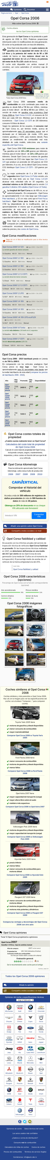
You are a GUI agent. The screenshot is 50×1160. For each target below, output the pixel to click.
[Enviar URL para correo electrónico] (30, 1121)
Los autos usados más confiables (25, 1133)
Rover (41, 1083)
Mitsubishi (9, 1073)
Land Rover (41, 1052)
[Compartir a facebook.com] (19, 1121)
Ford (30, 1032)
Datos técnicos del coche (34, 1129)
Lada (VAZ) (30, 1052)
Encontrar (31, 9)
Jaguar (41, 1042)
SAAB (9, 1094)
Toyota (41, 1104)
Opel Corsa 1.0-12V (23, 115)
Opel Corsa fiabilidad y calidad (25, 569)
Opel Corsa (25, 13)
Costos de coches (38, 1147)
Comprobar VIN (39, 515)
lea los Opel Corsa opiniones (27, 31)
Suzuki (19, 1104)
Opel (16, 13)
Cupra (30, 1021)
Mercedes (30, 1063)
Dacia (41, 1021)
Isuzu (30, 1042)
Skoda (30, 1094)
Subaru (9, 1104)
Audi (19, 1011)
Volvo (30, 1114)
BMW (30, 1011)
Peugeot (9, 1083)
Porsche (19, 1083)
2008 (25, 474)
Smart (41, 1094)
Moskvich (19, 1073)
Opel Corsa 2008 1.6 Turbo (13, 327)
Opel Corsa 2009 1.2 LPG (13, 293)
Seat (19, 1094)
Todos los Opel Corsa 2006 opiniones (25, 976)
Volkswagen (20, 1114)
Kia (20, 1052)
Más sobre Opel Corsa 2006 (24, 23)
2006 (10, 474)
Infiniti (20, 1042)
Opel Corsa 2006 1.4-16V (13, 301)
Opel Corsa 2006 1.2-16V (13, 258)
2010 (39, 474)
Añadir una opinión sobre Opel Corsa (26, 526)
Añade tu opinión (26, 985)
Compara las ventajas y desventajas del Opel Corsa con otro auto (42, 96)
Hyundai (9, 1042)
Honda (41, 1032)
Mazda (19, 1063)
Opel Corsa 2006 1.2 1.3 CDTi (14, 274)
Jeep (9, 1052)
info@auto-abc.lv (30, 1157)
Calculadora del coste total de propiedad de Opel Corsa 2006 (25, 445)
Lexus (9, 1063)
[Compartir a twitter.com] (25, 1121)
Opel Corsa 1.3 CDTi (23, 121)
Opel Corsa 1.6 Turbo (28, 176)
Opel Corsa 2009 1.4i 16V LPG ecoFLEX (19, 317)
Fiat (19, 1032)
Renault (30, 1083)
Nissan (30, 1073)
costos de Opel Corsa (29, 229)
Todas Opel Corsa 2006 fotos (16, 98)
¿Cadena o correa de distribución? (25, 1138)
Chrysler (9, 1021)
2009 (32, 474)
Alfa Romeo (9, 1011)
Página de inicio (6, 13)
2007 (18, 474)
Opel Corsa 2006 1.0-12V (13, 247)
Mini (41, 1063)
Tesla (30, 1104)
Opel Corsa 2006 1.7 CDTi (13, 339)
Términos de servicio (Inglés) (35, 1152)
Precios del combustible (13, 1152)
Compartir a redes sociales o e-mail (26, 531)
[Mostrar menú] (47, 9)
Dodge (9, 1032)
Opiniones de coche (14, 1129)
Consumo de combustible (25, 1143)
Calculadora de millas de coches (17, 1147)
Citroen (19, 1021)
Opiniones (18, 9)
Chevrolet (41, 1011)
